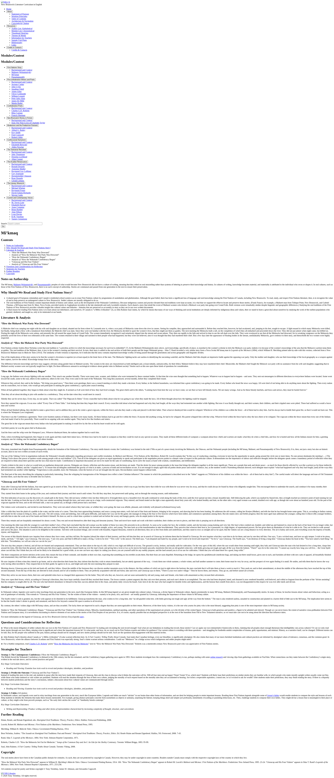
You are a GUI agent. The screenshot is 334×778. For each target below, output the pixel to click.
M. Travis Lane (17, 202)
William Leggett (18, 96)
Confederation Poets (15, 106)
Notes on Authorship (14, 245)
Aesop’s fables (273, 695)
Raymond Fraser (18, 190)
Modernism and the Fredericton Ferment (22, 125)
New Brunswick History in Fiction (19, 118)
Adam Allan (16, 91)
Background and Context (21, 70)
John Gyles (16, 87)
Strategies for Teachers (15, 269)
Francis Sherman (18, 115)
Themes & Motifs (18, 35)
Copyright (10, 274)
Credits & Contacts (14, 48)
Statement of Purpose (20, 14)
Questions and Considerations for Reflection (24, 266)
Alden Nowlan (17, 147)
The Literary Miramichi (15, 183)
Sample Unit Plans (19, 40)
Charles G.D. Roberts (20, 111)
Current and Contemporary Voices (20, 198)
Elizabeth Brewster (19, 145)
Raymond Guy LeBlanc (21, 171)
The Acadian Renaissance (17, 162)
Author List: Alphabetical (21, 28)
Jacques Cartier (17, 84)
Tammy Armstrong (19, 219)
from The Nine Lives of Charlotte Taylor (28, 123)
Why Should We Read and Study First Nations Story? (28, 248)
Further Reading (13, 271)
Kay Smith (15, 132)
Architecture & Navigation (22, 21)
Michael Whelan (18, 188)
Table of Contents (18, 19)
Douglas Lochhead (19, 157)
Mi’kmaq (15, 75)
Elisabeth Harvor (18, 205)
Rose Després (17, 178)
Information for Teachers (21, 38)
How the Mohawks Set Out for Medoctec (71, 644)
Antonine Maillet (18, 169)
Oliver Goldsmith (18, 94)
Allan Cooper (17, 159)
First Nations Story (14, 67)
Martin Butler (17, 103)
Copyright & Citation (20, 23)
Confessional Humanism (16, 140)
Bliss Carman (17, 113)
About (9, 12)
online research (216, 657)
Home (8, 9)
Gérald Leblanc (17, 181)
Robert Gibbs (17, 137)
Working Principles (19, 16)
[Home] (5, 2)
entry (82, 617)
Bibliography (16, 42)
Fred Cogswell (17, 135)
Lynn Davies (16, 214)
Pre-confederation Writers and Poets (21, 80)
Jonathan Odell (17, 89)
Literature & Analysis (15, 250)
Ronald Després (18, 166)
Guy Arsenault (17, 173)
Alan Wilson (16, 212)
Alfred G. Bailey (18, 130)
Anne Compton (17, 207)
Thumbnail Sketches (19, 33)
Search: (4, 223)
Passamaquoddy (18, 77)
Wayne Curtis (17, 195)
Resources (11, 26)
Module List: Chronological (22, 31)
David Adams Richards (21, 193)
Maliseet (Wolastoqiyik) (21, 72)
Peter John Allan (18, 98)
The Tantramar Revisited (16, 150)
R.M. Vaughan (17, 217)
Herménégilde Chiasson (21, 176)
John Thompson (18, 154)
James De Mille (17, 101)
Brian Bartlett (17, 209)
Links (13, 45)
